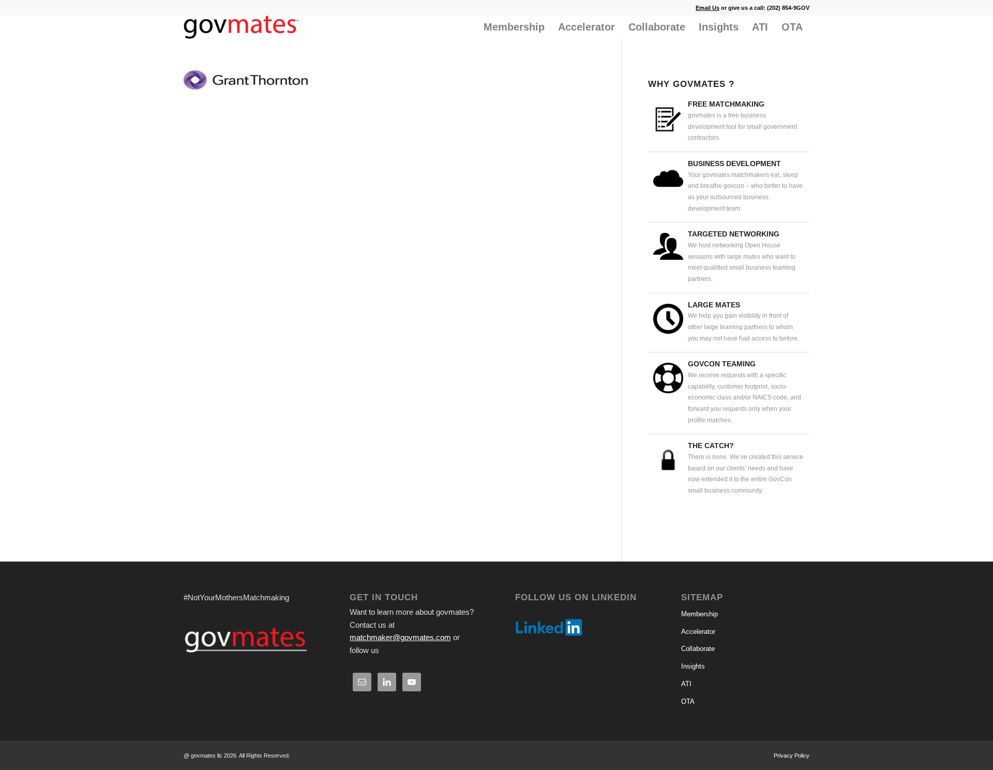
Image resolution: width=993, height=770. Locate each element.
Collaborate (698, 649)
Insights (693, 666)
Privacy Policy (791, 755)
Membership (699, 614)
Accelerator (698, 631)
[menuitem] (514, 27)
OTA (688, 701)
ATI (686, 684)
